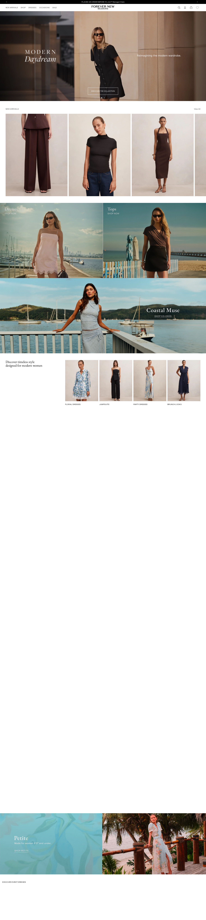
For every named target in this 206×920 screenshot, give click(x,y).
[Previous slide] (3, 56)
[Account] (185, 7)
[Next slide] (203, 56)
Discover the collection (103, 91)
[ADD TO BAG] (63, 192)
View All (197, 109)
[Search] (179, 7)
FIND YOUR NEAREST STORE (103, 2)
